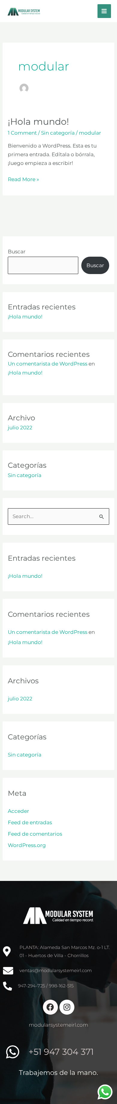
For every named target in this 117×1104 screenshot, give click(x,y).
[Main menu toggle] (104, 11)
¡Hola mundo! (38, 121)
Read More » (23, 178)
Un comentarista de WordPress (47, 364)
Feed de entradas (30, 822)
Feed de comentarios (35, 834)
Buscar (17, 252)
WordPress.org (27, 845)
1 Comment (22, 133)
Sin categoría (58, 133)
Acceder (18, 811)
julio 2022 (20, 428)
